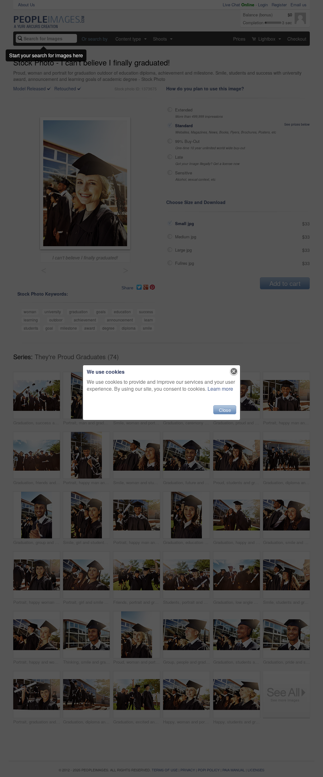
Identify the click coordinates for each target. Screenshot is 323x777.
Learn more (220, 388)
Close (225, 409)
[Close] (233, 371)
